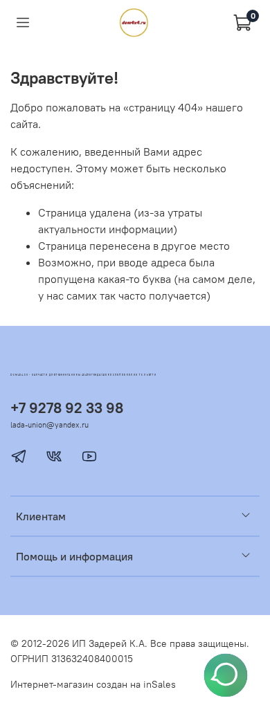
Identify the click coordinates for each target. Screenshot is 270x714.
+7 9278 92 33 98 (66, 408)
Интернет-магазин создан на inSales (93, 684)
